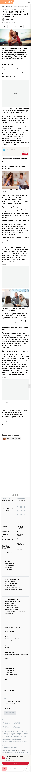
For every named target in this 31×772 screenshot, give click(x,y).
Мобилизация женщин (10, 605)
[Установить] (15, 760)
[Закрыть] (28, 757)
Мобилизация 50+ (9, 603)
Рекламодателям (6, 536)
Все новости (8, 561)
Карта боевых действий (11, 583)
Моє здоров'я (12, 22)
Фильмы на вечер (9, 643)
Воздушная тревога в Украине (12, 587)
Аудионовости (8, 571)
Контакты (19, 538)
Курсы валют (8, 623)
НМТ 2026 (7, 658)
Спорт (6, 680)
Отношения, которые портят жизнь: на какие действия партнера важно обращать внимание (15, 111)
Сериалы (7, 647)
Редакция (4, 526)
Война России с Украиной (12, 579)
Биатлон (7, 688)
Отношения (9, 6)
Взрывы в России (9, 591)
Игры (18, 552)
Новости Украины (9, 565)
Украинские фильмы (10, 641)
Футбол (6, 684)
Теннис (6, 686)
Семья (3, 6)
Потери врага (8, 594)
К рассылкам (10, 712)
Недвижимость (9, 668)
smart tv (6, 727)
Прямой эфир (8, 567)
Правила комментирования (21, 532)
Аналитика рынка (9, 670)
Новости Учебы (9, 652)
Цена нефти (8, 620)
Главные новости (9, 563)
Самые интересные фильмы (12, 638)
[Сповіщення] (29, 2)
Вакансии (19, 540)
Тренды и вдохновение (11, 674)
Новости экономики (11, 619)
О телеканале (5, 531)
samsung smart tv (17, 727)
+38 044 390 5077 (21, 500)
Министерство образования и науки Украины (16, 654)
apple (17, 723)
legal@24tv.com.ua (20, 750)
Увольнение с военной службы (13, 601)
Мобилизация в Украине (12, 599)
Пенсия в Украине (9, 631)
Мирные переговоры (10, 585)
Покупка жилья (8, 672)
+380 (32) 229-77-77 (11, 749)
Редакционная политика (8, 529)
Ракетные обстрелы (10, 581)
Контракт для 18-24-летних (12, 607)
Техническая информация (20, 535)
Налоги (6, 629)
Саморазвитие (8, 661)
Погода (6, 574)
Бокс (6, 681)
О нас (3, 523)
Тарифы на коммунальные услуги (13, 627)
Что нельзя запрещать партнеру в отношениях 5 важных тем (21, 6)
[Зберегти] (26, 26)
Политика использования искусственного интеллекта (6, 547)
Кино (6, 636)
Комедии (7, 645)
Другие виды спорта (10, 690)
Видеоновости (8, 569)
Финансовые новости (10, 625)
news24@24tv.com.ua (7, 500)
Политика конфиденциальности (7, 542)
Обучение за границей (10, 663)
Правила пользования (7, 539)
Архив (18, 547)
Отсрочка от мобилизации (11, 609)
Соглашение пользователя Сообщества (20, 527)
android (6, 723)
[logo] (10, 2)
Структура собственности (20, 544)
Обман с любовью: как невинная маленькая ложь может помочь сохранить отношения (14, 405)
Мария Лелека (9, 19)
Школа (6, 656)
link (17, 506)
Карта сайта (19, 549)
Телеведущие (5, 534)
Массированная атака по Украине (13, 589)
